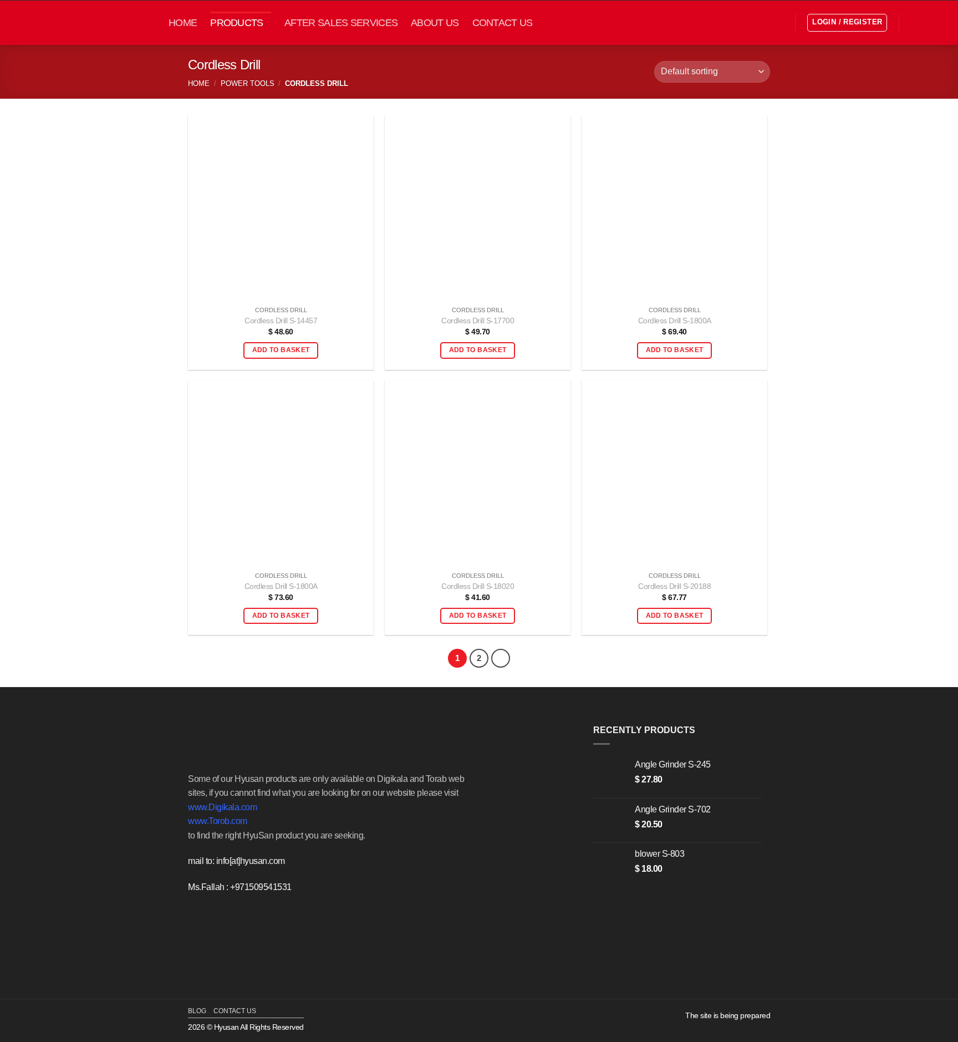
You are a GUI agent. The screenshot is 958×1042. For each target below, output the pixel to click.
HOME (183, 22)
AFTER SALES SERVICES (341, 22)
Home (199, 83)
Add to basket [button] (281, 350)
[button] (778, 23)
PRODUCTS (236, 22)
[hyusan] (94, 22)
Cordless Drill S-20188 (674, 586)
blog (197, 1011)
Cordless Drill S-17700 (477, 320)
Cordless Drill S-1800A (674, 320)
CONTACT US (502, 22)
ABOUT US (434, 22)
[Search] (916, 22)
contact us (234, 1011)
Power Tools (247, 83)
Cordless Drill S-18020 (477, 586)
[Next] (500, 658)
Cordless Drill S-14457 (280, 320)
